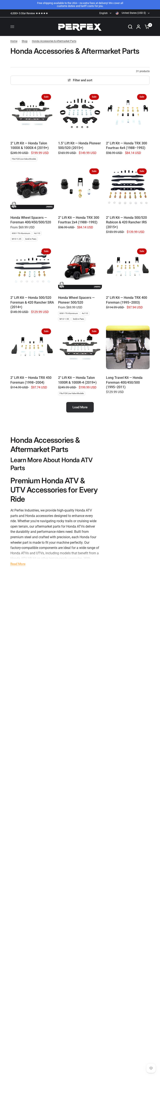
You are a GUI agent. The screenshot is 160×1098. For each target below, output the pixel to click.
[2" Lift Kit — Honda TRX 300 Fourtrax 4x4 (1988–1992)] (128, 113)
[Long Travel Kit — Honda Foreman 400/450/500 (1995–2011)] (128, 347)
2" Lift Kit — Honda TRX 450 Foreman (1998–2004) (30, 380)
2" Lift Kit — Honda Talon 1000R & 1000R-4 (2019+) (77, 380)
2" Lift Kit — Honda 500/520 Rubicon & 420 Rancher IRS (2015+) (126, 222)
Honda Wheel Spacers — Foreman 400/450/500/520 (30, 220)
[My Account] (138, 26)
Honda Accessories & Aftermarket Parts (54, 41)
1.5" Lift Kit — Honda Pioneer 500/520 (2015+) (79, 145)
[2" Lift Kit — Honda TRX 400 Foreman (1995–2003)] (128, 267)
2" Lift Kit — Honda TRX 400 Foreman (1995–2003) (126, 300)
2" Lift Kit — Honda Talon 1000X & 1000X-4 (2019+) (29, 145)
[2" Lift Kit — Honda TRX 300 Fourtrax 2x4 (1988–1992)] (80, 187)
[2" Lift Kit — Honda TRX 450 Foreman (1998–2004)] (32, 347)
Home (13, 41)
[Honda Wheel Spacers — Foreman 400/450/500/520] (32, 187)
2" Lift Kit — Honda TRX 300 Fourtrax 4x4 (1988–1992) (126, 145)
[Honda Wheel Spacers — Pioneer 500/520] (80, 267)
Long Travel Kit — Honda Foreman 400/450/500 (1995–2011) (124, 382)
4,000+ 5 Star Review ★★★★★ (29, 13)
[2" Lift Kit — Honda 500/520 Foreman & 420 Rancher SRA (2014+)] (32, 267)
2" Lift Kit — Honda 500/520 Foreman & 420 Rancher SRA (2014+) (32, 302)
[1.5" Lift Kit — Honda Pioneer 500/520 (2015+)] (80, 113)
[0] (146, 26)
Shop (25, 41)
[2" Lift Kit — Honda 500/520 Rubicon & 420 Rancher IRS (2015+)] (128, 187)
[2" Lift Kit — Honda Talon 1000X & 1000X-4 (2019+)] (32, 113)
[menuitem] (30, 13)
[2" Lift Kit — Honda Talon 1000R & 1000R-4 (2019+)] (80, 347)
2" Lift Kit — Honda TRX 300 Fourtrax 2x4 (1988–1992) (78, 220)
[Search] (130, 26)
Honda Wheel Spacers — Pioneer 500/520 (76, 300)
